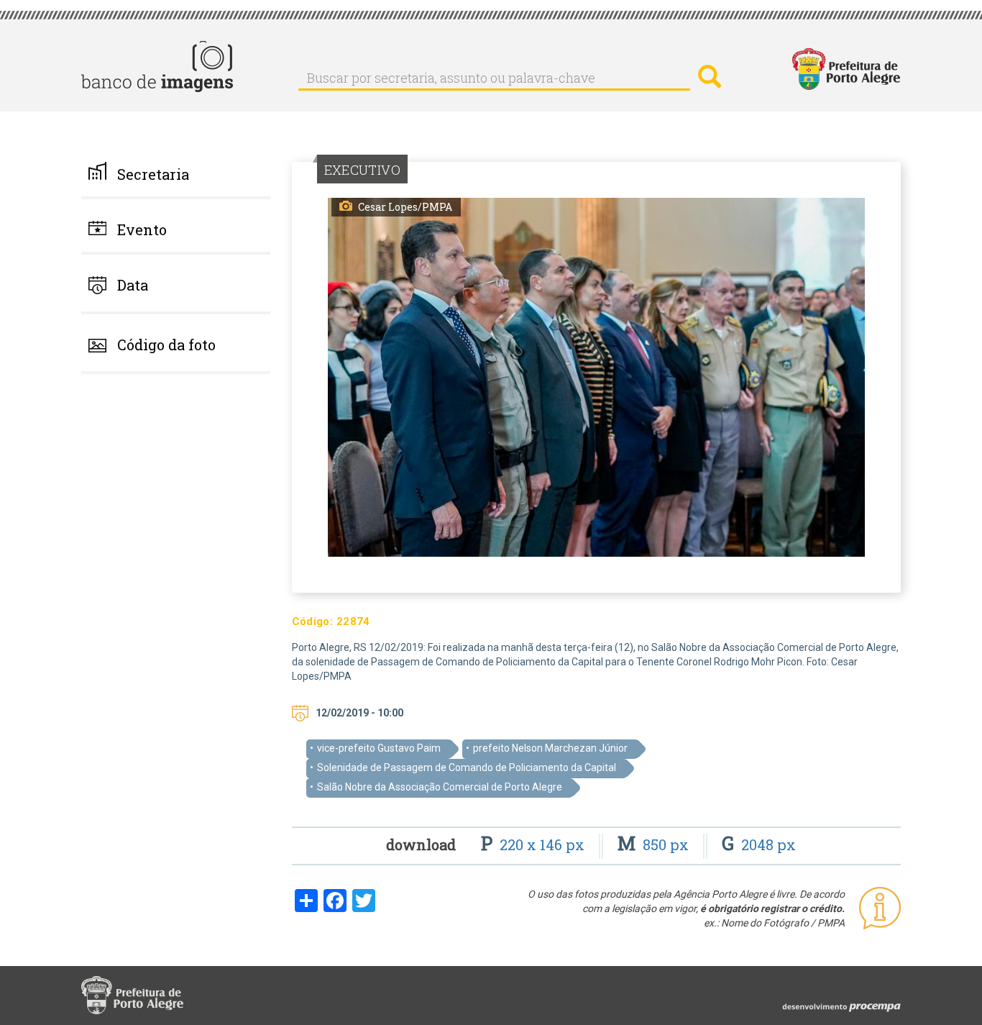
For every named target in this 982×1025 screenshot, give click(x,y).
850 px (655, 844)
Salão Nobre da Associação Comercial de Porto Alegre (439, 787)
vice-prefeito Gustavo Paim (379, 748)
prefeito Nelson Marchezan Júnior (550, 748)
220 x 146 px (534, 844)
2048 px (759, 844)
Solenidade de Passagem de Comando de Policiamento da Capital (466, 767)
